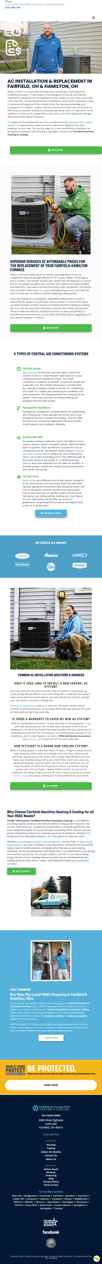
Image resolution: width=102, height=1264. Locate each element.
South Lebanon (63, 1205)
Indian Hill (18, 1198)
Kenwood (32, 1198)
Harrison (83, 1195)
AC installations (52, 841)
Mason (68, 1198)
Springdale (45, 1208)
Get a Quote (57, 150)
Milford (18, 1201)
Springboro (80, 1205)
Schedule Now (52, 513)
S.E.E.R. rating (20, 775)
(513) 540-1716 (12, 7)
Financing (51, 1175)
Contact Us (51, 1155)
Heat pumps (29, 480)
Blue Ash (16, 1195)
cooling (59, 1015)
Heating (51, 1144)
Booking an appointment (23, 705)
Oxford (18, 1205)
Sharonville (46, 1205)
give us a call (34, 739)
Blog (51, 1178)
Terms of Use (51, 1184)
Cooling (51, 1148)
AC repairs (45, 290)
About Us (51, 1159)
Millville (29, 1201)
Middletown (81, 1198)
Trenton (58, 1208)
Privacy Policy (51, 1181)
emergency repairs (31, 841)
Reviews (51, 1172)
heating (49, 1015)
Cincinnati (45, 1195)
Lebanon (44, 1198)
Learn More (51, 1037)
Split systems (30, 372)
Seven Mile (31, 1205)
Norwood (81, 1201)
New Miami (53, 1201)
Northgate (68, 1201)
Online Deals (51, 1169)
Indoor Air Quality (51, 1151)
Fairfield (57, 1195)
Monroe (40, 1201)
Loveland (57, 1198)
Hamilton (70, 1195)
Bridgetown (30, 1195)
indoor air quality (77, 1015)
